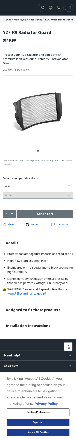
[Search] (43, 8)
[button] (38, 355)
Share (11, 224)
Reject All (38, 422)
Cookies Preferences (38, 412)
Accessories (35, 19)
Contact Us (62, 224)
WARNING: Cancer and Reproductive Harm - (37, 289)
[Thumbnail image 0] (38, 151)
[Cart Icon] (58, 8)
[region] (38, 405)
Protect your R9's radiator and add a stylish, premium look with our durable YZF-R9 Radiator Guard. (35, 59)
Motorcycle (20, 19)
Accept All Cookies (37, 432)
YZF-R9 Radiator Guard (59, 19)
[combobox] (38, 186)
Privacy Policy (46, 403)
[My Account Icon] (51, 8)
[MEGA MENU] (69, 8)
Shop (8, 19)
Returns (35, 224)
